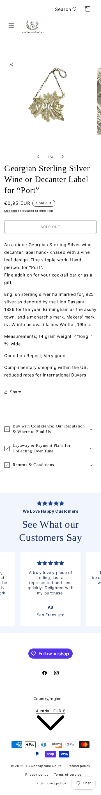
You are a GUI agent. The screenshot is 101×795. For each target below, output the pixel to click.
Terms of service (67, 775)
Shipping (10, 210)
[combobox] (65, 9)
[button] (11, 25)
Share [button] (15, 391)
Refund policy (79, 766)
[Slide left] (38, 156)
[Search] (75, 9)
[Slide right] (63, 156)
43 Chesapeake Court (43, 766)
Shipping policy (53, 783)
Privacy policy (37, 775)
